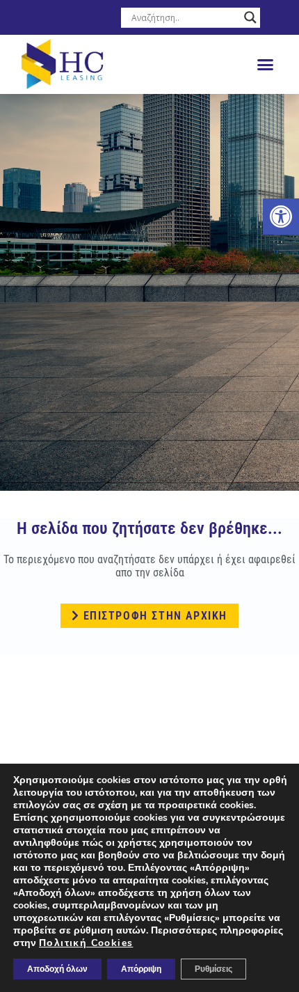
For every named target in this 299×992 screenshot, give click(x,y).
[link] (281, 216)
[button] (265, 65)
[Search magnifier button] (250, 17)
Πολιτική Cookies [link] (86, 943)
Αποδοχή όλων (57, 969)
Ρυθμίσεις (213, 969)
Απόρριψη (141, 969)
